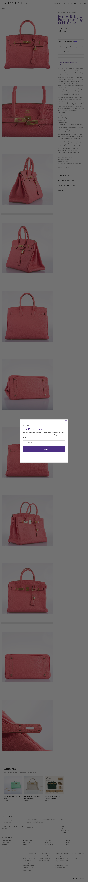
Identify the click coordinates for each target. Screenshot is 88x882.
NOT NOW (44, 455)
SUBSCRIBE (44, 449)
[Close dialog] (66, 421)
